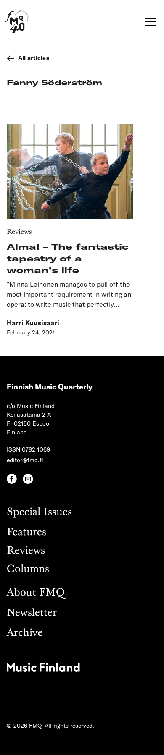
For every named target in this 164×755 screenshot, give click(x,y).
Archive (25, 633)
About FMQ (36, 593)
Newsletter (32, 613)
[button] (148, 22)
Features (26, 532)
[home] (17, 21)
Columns (28, 569)
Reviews (26, 551)
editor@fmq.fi (25, 459)
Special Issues (39, 512)
